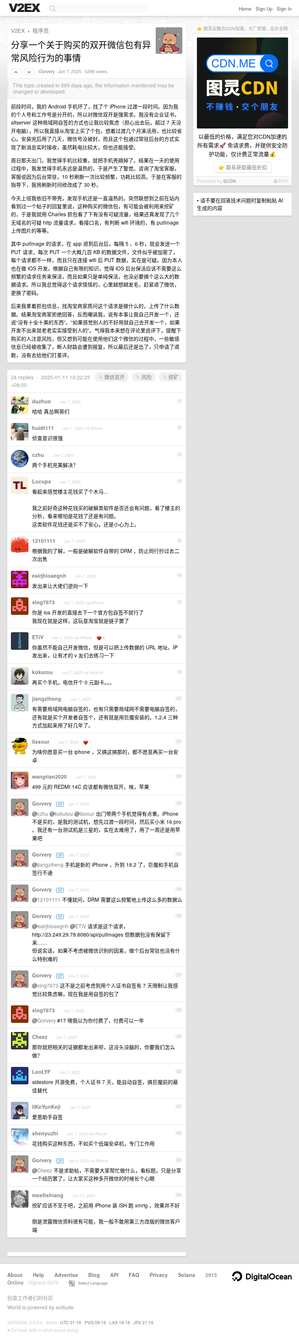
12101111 (43, 540)
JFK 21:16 (143, 1322)
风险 (146, 376)
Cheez (39, 1036)
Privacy (159, 1274)
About (15, 1274)
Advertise (66, 1274)
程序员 (40, 30)
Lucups (41, 481)
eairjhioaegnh (49, 575)
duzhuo (41, 401)
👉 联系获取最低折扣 (242, 167)
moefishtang (47, 1195)
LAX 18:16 (119, 1322)
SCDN (229, 181)
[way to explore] (25, 8)
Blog (94, 1274)
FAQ (134, 1274)
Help (38, 1274)
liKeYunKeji (46, 1106)
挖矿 (173, 376)
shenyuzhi (45, 1133)
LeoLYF (41, 1071)
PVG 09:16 (95, 1322)
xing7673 (43, 602)
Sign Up (264, 8)
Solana (186, 1274)
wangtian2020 (49, 776)
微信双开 (114, 376)
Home (245, 8)
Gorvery (47, 71)
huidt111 (43, 427)
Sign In (284, 8)
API (114, 1274)
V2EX (18, 30)
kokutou (42, 672)
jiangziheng (46, 698)
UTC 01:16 (70, 1322)
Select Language (91, 1283)
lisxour (40, 741)
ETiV (37, 637)
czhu (38, 454)
